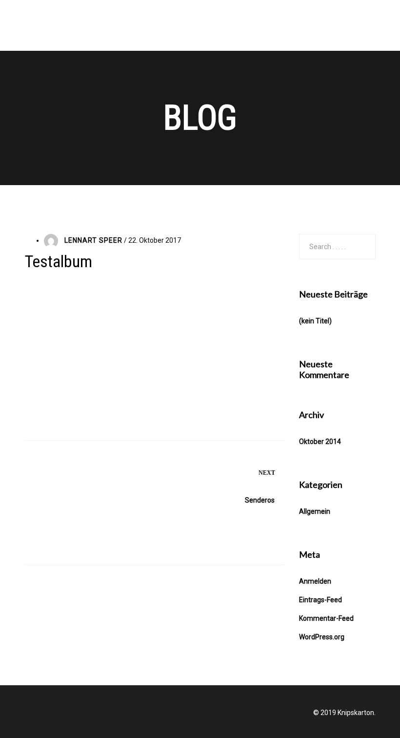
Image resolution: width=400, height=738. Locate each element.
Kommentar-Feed (326, 618)
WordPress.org (321, 637)
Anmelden (315, 581)
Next (267, 473)
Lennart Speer (93, 240)
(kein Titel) (315, 321)
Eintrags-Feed (320, 600)
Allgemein (314, 511)
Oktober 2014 (320, 441)
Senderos (260, 500)
